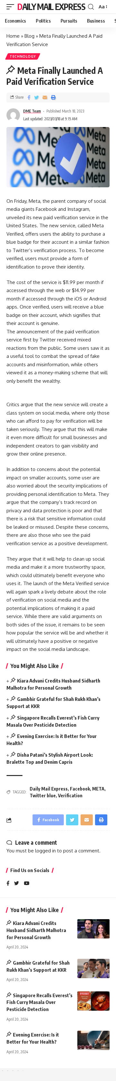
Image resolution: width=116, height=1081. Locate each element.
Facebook (80, 788)
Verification (70, 795)
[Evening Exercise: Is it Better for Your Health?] (93, 1040)
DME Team (32, 111)
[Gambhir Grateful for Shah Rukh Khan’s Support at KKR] (93, 968)
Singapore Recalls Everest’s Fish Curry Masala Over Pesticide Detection (39, 1002)
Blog (29, 36)
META (98, 788)
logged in (45, 851)
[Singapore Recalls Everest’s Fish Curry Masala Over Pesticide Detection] (93, 1001)
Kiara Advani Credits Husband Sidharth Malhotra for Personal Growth (36, 930)
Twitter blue (43, 795)
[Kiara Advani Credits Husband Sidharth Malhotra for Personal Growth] (93, 929)
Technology (23, 56)
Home (13, 36)
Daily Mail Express (51, 6)
